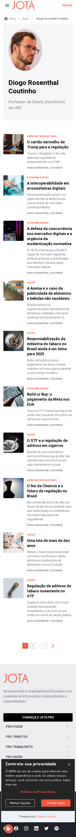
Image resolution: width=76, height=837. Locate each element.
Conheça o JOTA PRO (38, 717)
